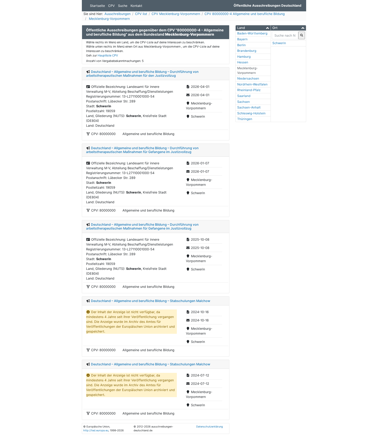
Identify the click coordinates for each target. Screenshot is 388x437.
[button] (253, 28)
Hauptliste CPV (108, 55)
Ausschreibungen (117, 14)
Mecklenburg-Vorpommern (109, 19)
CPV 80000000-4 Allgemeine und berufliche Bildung (245, 14)
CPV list (141, 14)
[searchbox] (285, 35)
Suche (122, 6)
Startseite (97, 6)
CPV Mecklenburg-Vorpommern (176, 14)
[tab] (253, 28)
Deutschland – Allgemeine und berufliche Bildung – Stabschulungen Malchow (150, 301)
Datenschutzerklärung (209, 426)
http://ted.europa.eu (95, 430)
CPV (111, 6)
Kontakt (136, 6)
